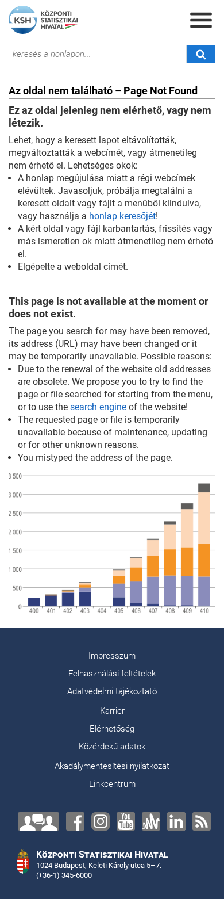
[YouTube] (126, 821)
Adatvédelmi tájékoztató (112, 691)
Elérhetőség (112, 729)
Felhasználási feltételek (112, 673)
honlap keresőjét (122, 216)
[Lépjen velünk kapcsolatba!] (38, 821)
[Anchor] (151, 821)
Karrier (112, 711)
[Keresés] (200, 54)
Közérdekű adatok (112, 746)
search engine (98, 406)
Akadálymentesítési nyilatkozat (112, 766)
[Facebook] (75, 821)
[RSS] (201, 821)
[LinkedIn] (176, 821)
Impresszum (112, 656)
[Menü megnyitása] (201, 20)
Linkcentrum (112, 784)
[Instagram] (100, 821)
